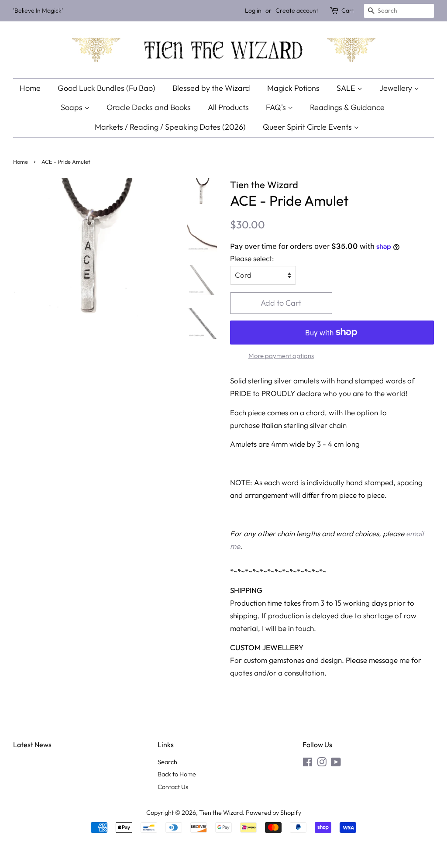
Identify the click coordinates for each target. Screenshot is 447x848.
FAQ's (277, 107)
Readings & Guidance (347, 107)
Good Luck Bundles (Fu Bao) (106, 88)
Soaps (72, 107)
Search (167, 762)
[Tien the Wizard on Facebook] (308, 764)
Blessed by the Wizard (211, 88)
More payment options (281, 356)
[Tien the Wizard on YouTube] (336, 764)
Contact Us (173, 787)
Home (30, 88)
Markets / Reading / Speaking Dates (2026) (170, 127)
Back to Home (177, 774)
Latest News (32, 744)
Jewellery (396, 88)
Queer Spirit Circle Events (308, 127)
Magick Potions (293, 88)
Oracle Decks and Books (149, 107)
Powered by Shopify (273, 813)
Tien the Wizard (221, 813)
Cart (347, 10)
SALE (347, 88)
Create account (296, 10)
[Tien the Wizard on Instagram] (322, 764)
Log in (253, 10)
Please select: (252, 258)
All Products (228, 107)
